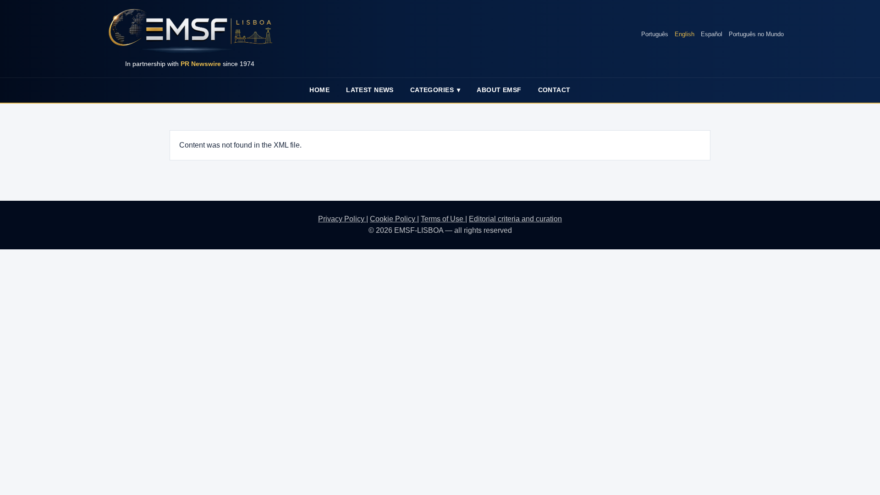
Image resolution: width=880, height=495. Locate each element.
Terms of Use (443, 219)
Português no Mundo (756, 34)
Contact (554, 90)
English (684, 34)
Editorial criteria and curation (515, 219)
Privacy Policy (342, 219)
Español (711, 34)
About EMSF (499, 90)
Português (654, 34)
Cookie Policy (393, 219)
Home (319, 90)
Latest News (370, 90)
